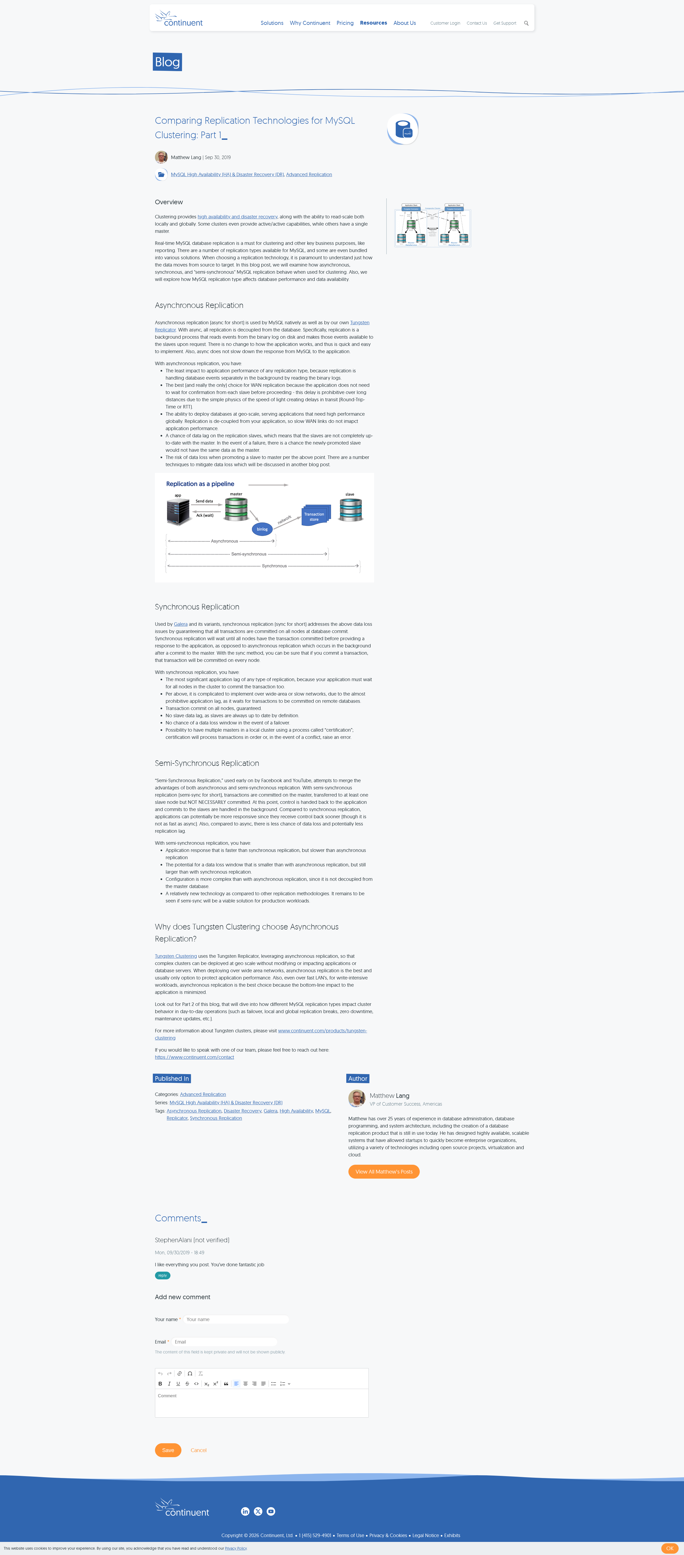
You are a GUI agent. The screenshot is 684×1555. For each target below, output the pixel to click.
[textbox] (262, 1403)
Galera (181, 624)
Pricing (345, 23)
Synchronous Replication (216, 1118)
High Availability (296, 1111)
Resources (373, 23)
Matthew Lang (186, 157)
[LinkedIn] (245, 1511)
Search (526, 23)
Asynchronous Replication (194, 1111)
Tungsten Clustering (176, 956)
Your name (168, 1319)
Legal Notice (426, 1535)
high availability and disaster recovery (237, 217)
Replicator (177, 1118)
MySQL (322, 1111)
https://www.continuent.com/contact (194, 1057)
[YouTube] (271, 1511)
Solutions (272, 23)
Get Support (504, 23)
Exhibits (452, 1535)
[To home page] (182, 1507)
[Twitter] (258, 1511)
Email (162, 1342)
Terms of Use (350, 1535)
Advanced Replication (309, 174)
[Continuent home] (179, 18)
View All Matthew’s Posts (384, 1171)
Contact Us (477, 23)
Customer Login (445, 23)
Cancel (199, 1450)
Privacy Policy (236, 1548)
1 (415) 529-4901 (315, 1535)
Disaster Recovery (242, 1111)
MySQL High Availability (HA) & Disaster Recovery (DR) (227, 174)
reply (162, 1275)
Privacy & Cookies (388, 1535)
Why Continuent (310, 23)
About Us (405, 23)
